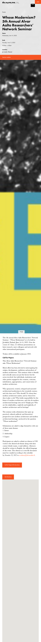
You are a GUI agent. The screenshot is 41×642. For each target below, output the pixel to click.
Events (4, 12)
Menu (33, 4)
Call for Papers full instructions (12, 465)
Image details (21, 332)
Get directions (8, 477)
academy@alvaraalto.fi (27, 455)
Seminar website (6, 57)
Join (38, 2)
